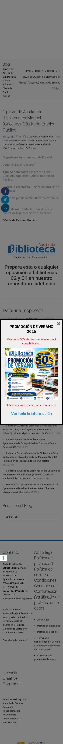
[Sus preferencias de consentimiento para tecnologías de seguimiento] (3, 558)
